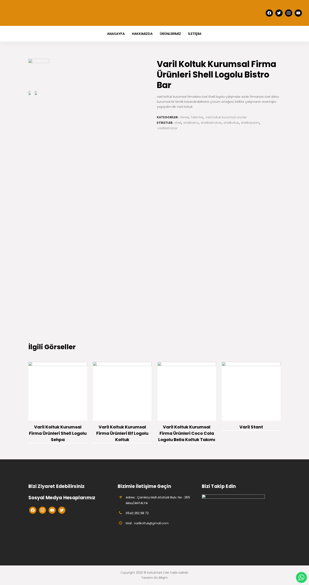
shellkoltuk (231, 123)
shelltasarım (250, 123)
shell (177, 123)
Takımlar (197, 117)
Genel (184, 117)
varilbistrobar (167, 128)
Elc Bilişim (161, 578)
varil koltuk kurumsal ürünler (226, 117)
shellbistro (191, 123)
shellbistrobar (211, 123)
